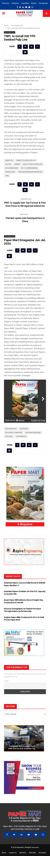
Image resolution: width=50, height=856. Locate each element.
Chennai (17, 164)
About (4, 853)
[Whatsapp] (43, 834)
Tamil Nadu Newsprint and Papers (30, 172)
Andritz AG (9, 160)
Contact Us (13, 853)
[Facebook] (7, 834)
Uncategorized (10, 32)
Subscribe (32, 853)
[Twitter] (14, 834)
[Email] (36, 834)
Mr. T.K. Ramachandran (29, 168)
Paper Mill (9, 436)
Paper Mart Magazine (33, 432)
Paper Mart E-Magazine (13, 432)
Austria (8, 164)
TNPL (7, 176)
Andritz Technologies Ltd (26, 160)
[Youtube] (29, 834)
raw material (10, 172)
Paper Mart (24, 429)
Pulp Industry (21, 436)
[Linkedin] (21, 834)
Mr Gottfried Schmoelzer (32, 164)
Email (6, 681)
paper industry (11, 429)
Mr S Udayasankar (11, 168)
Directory (5, 3)
